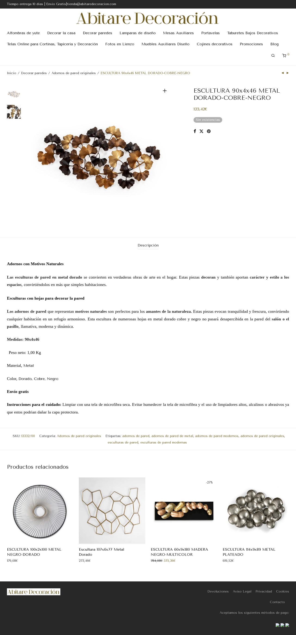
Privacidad (264, 591)
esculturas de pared (123, 442)
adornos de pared (135, 436)
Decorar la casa (61, 33)
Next (165, 155)
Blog (274, 44)
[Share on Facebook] (195, 131)
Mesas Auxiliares (178, 33)
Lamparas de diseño (138, 33)
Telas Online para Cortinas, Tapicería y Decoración (52, 44)
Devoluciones (218, 591)
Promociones (251, 44)
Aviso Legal (242, 591)
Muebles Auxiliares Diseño (165, 44)
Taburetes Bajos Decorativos (252, 33)
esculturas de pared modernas (163, 442)
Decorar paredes (97, 33)
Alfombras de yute (23, 33)
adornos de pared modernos (216, 436)
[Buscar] (273, 55)
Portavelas (210, 33)
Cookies (282, 591)
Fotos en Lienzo (119, 44)
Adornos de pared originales (74, 73)
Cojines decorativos (214, 44)
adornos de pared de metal (172, 436)
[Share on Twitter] (201, 131)
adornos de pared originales (262, 436)
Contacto (277, 602)
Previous (33, 155)
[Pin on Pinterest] (209, 131)
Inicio (11, 73)
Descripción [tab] (148, 245)
